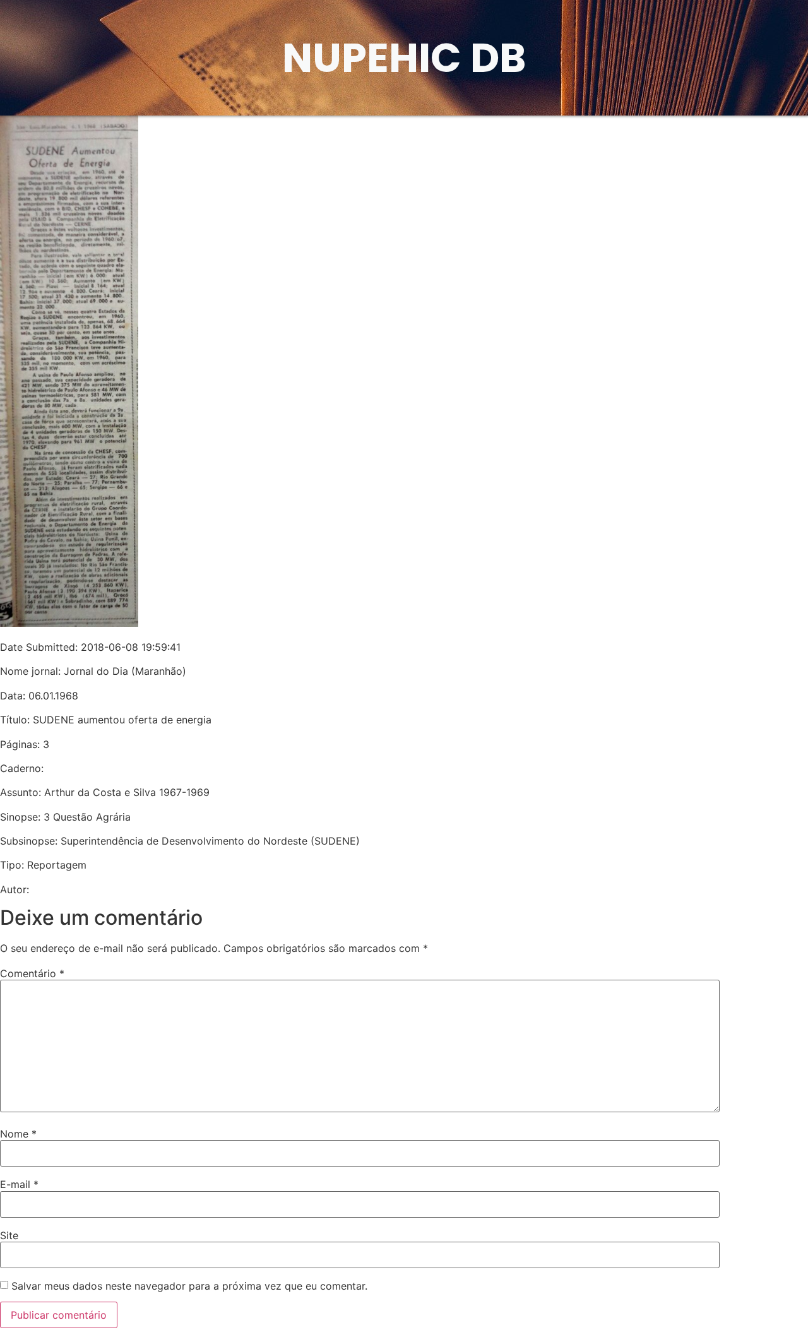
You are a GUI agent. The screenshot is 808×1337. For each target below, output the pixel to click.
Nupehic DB (404, 58)
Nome (18, 1134)
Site (9, 1235)
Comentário (32, 973)
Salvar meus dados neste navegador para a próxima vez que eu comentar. (189, 1286)
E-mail (19, 1184)
